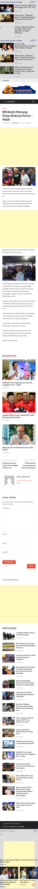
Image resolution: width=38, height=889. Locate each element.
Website (5, 552)
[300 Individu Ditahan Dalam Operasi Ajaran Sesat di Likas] (8, 803)
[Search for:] (19, 566)
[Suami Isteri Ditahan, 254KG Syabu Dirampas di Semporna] (8, 655)
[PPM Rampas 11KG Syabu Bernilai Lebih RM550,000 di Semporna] (8, 644)
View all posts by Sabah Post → (24, 482)
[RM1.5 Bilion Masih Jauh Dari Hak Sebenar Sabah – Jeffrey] (8, 776)
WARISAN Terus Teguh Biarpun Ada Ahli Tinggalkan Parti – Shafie (17, 384)
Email (5, 543)
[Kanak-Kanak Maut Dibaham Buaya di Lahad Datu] (8, 730)
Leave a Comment (25, 123)
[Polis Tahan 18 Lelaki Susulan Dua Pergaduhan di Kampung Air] (8, 764)
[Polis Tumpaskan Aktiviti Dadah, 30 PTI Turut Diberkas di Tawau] (8, 718)
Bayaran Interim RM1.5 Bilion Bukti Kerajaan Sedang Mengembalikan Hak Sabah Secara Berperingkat (24, 791)
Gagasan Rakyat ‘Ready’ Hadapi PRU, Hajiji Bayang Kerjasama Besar (18, 416)
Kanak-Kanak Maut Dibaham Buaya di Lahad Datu (24, 732)
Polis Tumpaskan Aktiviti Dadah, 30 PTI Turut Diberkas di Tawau (24, 720)
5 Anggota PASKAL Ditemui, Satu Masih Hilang (25, 634)
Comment (6, 508)
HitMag (22, 826)
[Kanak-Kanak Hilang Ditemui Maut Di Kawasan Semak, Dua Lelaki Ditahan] (8, 681)
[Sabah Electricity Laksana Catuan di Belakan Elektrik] (8, 741)
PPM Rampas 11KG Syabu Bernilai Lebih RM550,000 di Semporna (25, 646)
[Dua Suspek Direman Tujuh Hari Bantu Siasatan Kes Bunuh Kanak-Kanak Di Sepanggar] (8, 667)
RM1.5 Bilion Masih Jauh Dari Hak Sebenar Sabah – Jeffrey (25, 778)
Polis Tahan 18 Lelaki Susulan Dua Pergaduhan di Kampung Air (25, 766)
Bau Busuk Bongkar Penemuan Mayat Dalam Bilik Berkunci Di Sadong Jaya (24, 707)
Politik (4, 108)
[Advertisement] (19, 146)
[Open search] (33, 101)
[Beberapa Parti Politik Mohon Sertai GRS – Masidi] (19, 435)
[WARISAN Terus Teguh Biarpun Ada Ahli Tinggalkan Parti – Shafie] (19, 370)
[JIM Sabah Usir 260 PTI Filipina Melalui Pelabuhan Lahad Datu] (8, 693)
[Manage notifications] (33, 884)
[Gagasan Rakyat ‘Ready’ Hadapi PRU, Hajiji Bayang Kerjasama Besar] (19, 403)
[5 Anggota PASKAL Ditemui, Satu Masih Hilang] (8, 633)
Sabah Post (16, 123)
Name (5, 534)
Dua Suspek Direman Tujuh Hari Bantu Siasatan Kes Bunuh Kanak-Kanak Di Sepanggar (25, 670)
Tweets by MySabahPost (10, 580)
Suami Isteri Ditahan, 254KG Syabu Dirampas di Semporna (26, 657)
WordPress (13, 826)
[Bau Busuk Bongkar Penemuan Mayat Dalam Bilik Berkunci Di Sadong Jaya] (8, 704)
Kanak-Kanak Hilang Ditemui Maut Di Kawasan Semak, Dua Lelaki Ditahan (25, 683)
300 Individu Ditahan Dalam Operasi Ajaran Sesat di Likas (25, 805)
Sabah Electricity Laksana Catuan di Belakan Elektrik (25, 742)
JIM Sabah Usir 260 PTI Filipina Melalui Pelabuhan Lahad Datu (25, 694)
